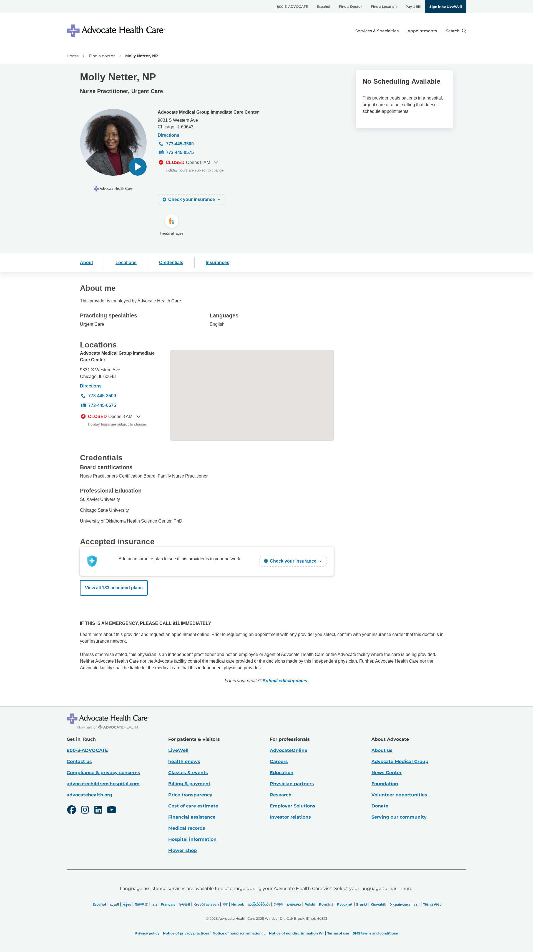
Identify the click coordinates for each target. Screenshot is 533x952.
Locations (126, 262)
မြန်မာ (126, 904)
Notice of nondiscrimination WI (296, 933)
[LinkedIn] (98, 810)
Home (73, 55)
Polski (310, 904)
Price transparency (190, 794)
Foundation (384, 783)
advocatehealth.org (89, 794)
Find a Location (384, 6)
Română (326, 904)
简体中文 (141, 904)
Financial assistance (191, 817)
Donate (379, 806)
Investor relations (290, 817)
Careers (279, 761)
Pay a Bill (413, 6)
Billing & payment (189, 783)
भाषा (225, 904)
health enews (184, 761)
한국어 (278, 904)
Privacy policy (147, 933)
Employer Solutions (292, 806)
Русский (345, 904)
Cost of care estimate (193, 806)
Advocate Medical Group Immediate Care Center (208, 112)
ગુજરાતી (184, 904)
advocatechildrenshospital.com (103, 783)
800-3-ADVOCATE (292, 6)
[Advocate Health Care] (117, 30)
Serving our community (399, 817)
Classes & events (188, 772)
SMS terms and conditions (375, 933)
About (86, 262)
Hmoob (237, 904)
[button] (138, 167)
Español (323, 6)
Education (281, 772)
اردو (416, 904)
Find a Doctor (350, 6)
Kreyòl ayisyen (206, 904)
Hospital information (192, 839)
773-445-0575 (180, 152)
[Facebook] (71, 810)
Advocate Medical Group (399, 761)
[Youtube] (111, 810)
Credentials (171, 262)
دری (154, 904)
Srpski (361, 904)
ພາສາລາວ (294, 904)
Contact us (79, 761)
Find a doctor (102, 55)
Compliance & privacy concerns (103, 772)
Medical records (186, 828)
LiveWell (178, 750)
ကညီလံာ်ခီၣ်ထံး (259, 904)
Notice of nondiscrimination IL (239, 933)
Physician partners (292, 783)
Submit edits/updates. (285, 680)
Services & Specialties (377, 30)
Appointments (422, 30)
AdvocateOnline (288, 750)
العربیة (114, 904)
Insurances (217, 262)
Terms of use (338, 933)
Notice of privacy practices (186, 933)
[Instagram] (85, 810)
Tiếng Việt (432, 904)
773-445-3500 (180, 143)
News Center (386, 772)
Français (168, 904)
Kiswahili (378, 904)
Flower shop (182, 850)
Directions (168, 135)
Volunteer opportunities (399, 794)
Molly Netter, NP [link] (141, 55)
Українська (400, 904)
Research (280, 794)
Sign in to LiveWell (445, 6)
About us (382, 750)
